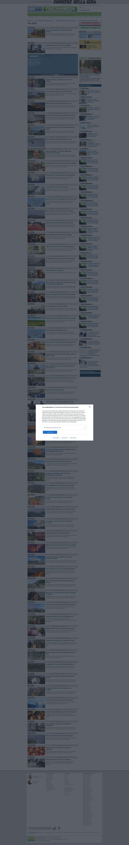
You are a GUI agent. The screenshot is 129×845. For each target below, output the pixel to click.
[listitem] (64, 427)
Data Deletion (56, 437)
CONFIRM (50, 432)
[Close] (90, 407)
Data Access (64, 437)
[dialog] (64, 422)
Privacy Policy (73, 437)
